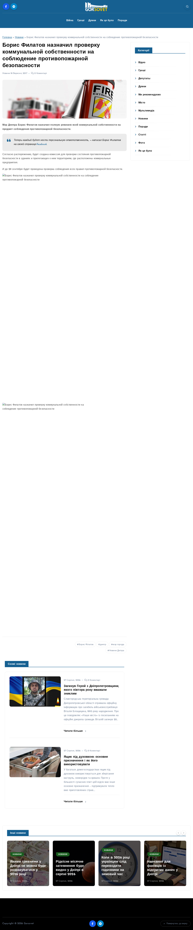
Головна (7, 37)
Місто (141, 103)
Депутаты (144, 78)
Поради (122, 20)
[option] (28, 863)
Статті (142, 135)
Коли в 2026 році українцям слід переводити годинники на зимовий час (115, 866)
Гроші (80, 20)
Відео (141, 62)
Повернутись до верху (176, 924)
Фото (141, 143)
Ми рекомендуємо (149, 95)
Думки (92, 20)
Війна (69, 20)
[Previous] (178, 832)
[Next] (183, 832)
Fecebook (41, 144)
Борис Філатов (86, 644)
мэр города (118, 644)
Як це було (107, 20)
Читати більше (74, 731)
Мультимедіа (146, 111)
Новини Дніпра (116, 650)
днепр (103, 644)
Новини (19, 37)
